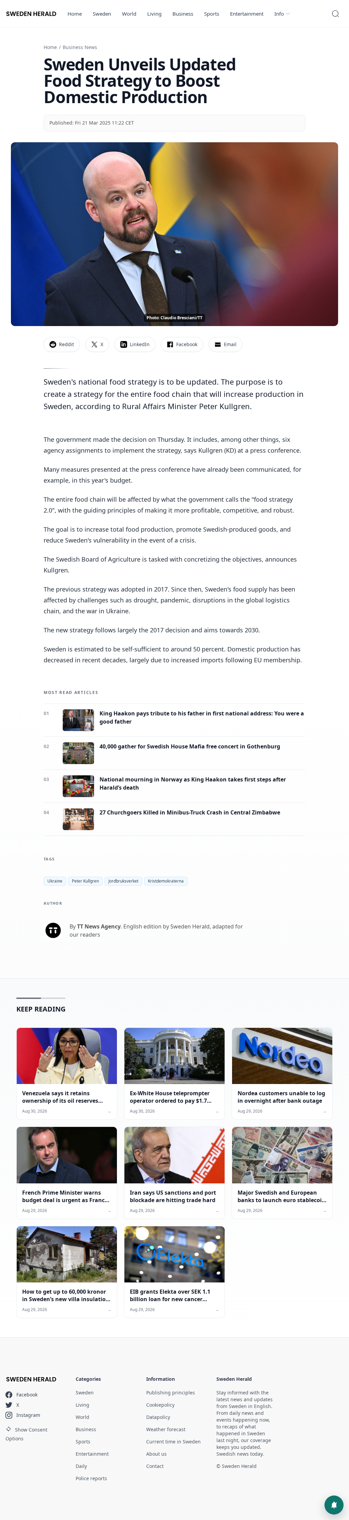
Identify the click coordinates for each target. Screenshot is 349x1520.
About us (156, 1454)
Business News (80, 47)
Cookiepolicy (160, 1405)
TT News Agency (99, 926)
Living (154, 13)
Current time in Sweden (173, 1441)
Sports (211, 13)
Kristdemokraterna (166, 881)
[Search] (335, 13)
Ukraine (54, 881)
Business (182, 13)
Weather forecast (165, 1429)
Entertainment (246, 13)
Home (74, 13)
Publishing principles (170, 1392)
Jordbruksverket (123, 881)
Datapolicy (158, 1417)
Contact (155, 1466)
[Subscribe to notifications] (334, 1505)
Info (279, 13)
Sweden (102, 13)
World (129, 13)
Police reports (91, 1478)
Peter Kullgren (85, 881)
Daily (81, 1466)
